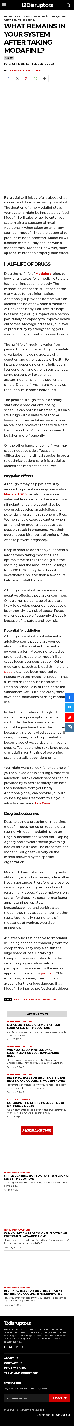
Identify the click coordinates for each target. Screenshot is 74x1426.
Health (18, 16)
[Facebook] (8, 78)
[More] (44, 78)
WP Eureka (62, 1414)
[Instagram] (10, 1347)
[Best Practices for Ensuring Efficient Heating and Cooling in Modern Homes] (37, 1267)
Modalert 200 (15, 494)
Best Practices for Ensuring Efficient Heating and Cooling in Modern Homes (36, 1079)
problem (48, 973)
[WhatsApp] (35, 78)
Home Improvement (20, 1021)
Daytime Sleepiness (27, 999)
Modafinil (49, 999)
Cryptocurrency (18, 1099)
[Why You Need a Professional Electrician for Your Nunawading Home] (37, 1210)
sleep (8, 672)
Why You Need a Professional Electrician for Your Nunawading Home (33, 1052)
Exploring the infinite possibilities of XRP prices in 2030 (36, 1104)
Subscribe (59, 1398)
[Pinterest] (26, 78)
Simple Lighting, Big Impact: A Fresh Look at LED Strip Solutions (33, 1026)
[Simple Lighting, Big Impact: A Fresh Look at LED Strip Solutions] (37, 1152)
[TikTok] (17, 1347)
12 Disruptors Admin (24, 70)
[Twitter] (17, 78)
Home (8, 16)
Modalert (43, 273)
